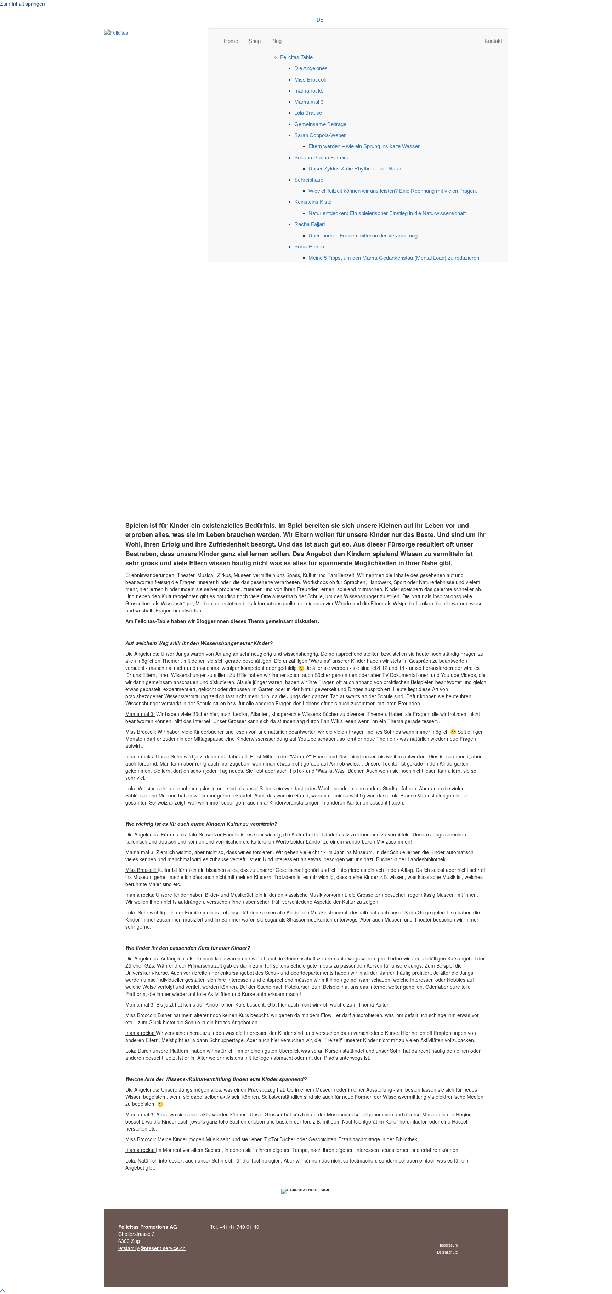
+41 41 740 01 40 (239, 1226)
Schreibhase (308, 180)
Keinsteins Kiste (313, 202)
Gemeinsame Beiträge (320, 124)
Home (231, 41)
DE (320, 19)
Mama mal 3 (308, 102)
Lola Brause (308, 113)
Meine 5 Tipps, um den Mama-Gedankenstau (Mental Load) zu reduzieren (393, 258)
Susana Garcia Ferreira (321, 158)
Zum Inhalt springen (22, 3)
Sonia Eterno (309, 246)
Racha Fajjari (309, 224)
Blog (276, 41)
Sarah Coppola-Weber (320, 135)
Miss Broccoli (310, 80)
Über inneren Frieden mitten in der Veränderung (363, 236)
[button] (2, 1290)
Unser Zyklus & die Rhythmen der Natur (354, 169)
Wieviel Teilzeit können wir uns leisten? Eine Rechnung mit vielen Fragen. (392, 191)
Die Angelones (311, 68)
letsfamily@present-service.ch (152, 1247)
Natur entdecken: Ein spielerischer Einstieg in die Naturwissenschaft (387, 213)
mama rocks (309, 91)
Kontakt (493, 41)
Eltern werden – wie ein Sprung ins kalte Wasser (364, 146)
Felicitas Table (296, 57)
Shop (255, 41)
